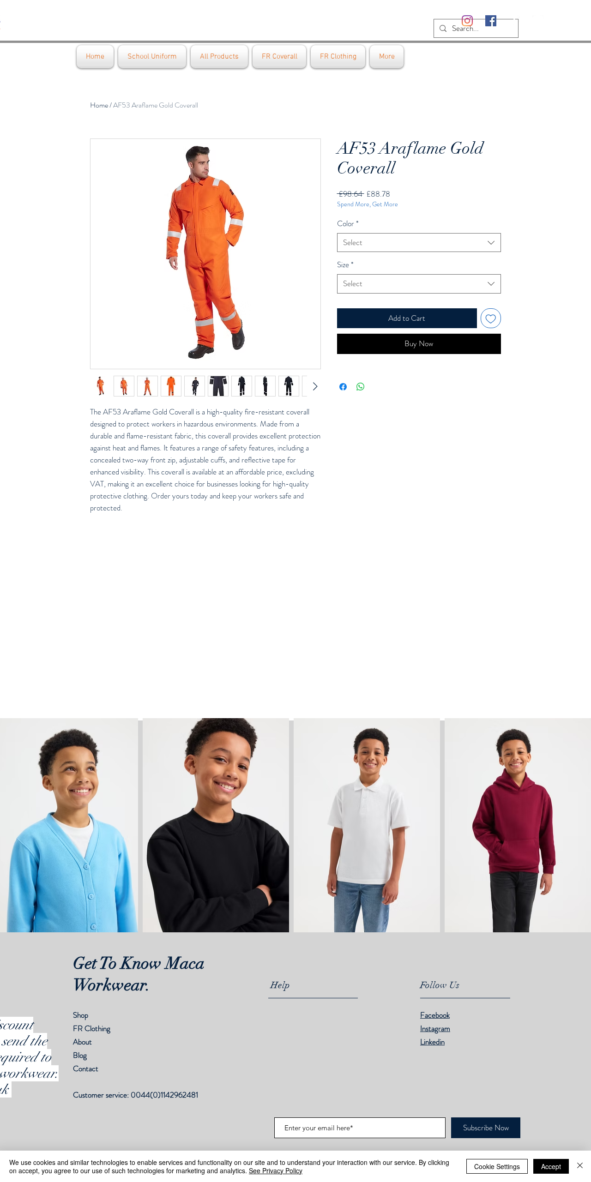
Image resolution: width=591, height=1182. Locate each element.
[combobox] (419, 242)
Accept (551, 1166)
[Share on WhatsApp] (360, 386)
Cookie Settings (497, 1166)
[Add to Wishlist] (491, 318)
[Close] (579, 1166)
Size (345, 264)
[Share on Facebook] (343, 386)
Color (348, 223)
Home (99, 105)
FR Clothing (91, 1028)
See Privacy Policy (275, 1170)
